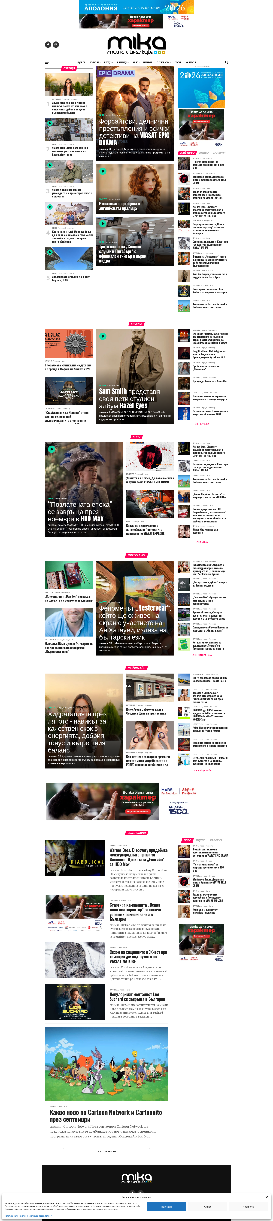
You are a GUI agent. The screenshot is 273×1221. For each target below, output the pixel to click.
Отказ (207, 1206)
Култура (108, 62)
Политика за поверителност (39, 1216)
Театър (178, 62)
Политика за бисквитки (15, 1216)
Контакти (191, 62)
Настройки (248, 1206)
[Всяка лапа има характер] (136, 27)
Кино (135, 62)
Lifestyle (147, 62)
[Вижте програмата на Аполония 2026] (136, 13)
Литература (123, 62)
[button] (266, 1197)
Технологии (163, 62)
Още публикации (106, 1151)
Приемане (166, 1206)
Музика (81, 62)
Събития (94, 62)
